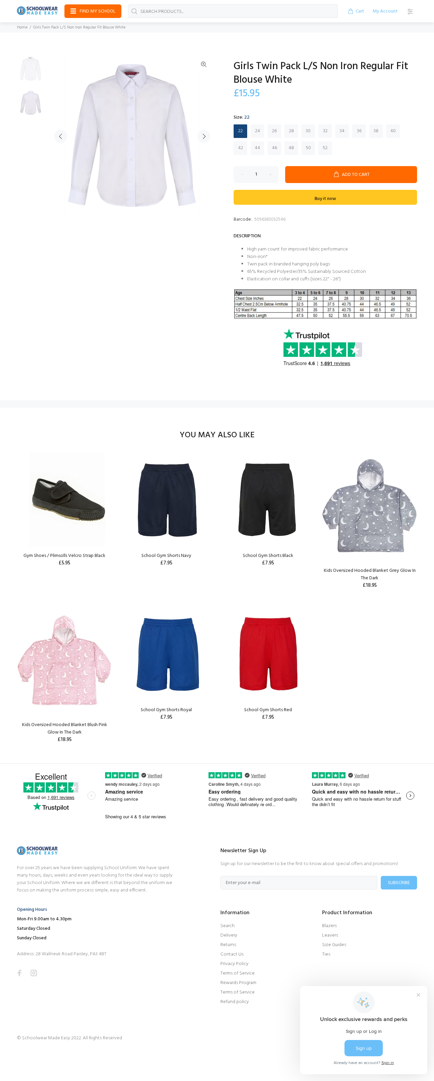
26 (274, 131)
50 (308, 148)
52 (325, 148)
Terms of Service (237, 973)
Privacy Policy (234, 964)
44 (257, 148)
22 (240, 131)
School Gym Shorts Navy (166, 556)
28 (291, 131)
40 (393, 131)
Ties (326, 954)
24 (257, 131)
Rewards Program (238, 983)
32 (325, 131)
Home (22, 27)
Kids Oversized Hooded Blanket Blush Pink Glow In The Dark (64, 728)
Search (227, 926)
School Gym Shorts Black (268, 556)
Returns (228, 945)
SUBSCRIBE (399, 883)
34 (342, 131)
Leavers (330, 935)
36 (359, 131)
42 (240, 148)
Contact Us (231, 954)
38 (376, 131)
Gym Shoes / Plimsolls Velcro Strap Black (64, 556)
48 (291, 148)
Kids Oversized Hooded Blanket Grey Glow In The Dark (370, 574)
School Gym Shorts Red (268, 710)
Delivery (228, 935)
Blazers (329, 926)
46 (274, 148)
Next (203, 136)
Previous (60, 136)
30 (308, 131)
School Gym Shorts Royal (166, 710)
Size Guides (334, 945)
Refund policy (234, 1002)
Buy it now (325, 199)
